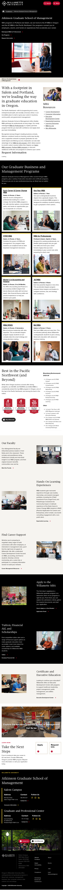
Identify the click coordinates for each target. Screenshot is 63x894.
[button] (31, 722)
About (49, 857)
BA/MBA (37, 325)
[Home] (3, 11)
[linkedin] (39, 798)
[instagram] (35, 798)
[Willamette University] (12, 3)
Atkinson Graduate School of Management (9, 80)
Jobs (49, 868)
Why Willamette (10, 420)
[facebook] (32, 798)
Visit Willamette (38, 841)
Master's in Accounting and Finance (13, 280)
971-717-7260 (25, 819)
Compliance (38, 872)
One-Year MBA (39, 190)
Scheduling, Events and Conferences (38, 879)
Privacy (36, 868)
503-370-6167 (24, 797)
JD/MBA (37, 279)
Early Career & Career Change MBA (15, 191)
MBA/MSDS (8, 325)
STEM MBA (7, 236)
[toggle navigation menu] (19, 80)
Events (50, 863)
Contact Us (25, 841)
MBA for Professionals (16, 126)
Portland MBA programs (20, 147)
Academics (9, 11)
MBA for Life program (20, 143)
